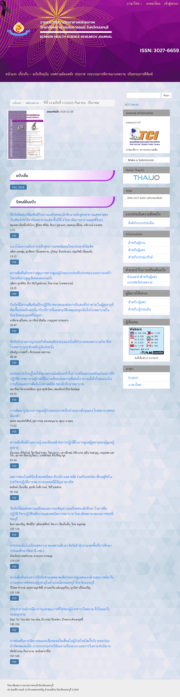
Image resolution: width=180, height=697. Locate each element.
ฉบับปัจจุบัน (41, 74)
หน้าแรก (11, 74)
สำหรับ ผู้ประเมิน (139, 309)
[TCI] (144, 137)
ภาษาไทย (134, 385)
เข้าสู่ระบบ (171, 3)
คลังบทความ (32, 102)
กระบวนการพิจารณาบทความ (106, 74)
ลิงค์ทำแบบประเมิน (141, 223)
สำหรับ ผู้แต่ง (137, 302)
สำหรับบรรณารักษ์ (140, 257)
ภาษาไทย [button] (133, 3)
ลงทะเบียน (153, 3)
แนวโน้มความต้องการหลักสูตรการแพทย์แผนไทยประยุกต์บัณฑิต (52, 246)
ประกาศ (80, 74)
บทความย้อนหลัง (61, 74)
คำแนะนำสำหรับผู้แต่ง (142, 277)
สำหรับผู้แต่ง (136, 250)
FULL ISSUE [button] (18, 187)
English (133, 377)
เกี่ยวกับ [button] (23, 74)
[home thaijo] (146, 177)
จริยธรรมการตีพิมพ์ (140, 74)
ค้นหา (166, 95)
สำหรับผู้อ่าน (136, 243)
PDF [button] (14, 235)
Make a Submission (141, 160)
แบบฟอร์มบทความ (139, 282)
